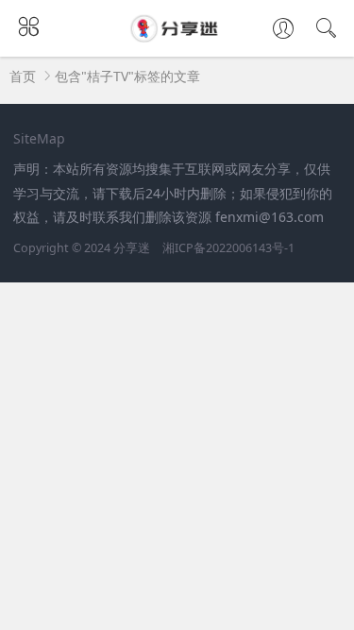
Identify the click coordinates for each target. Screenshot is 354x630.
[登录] (283, 30)
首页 (22, 76)
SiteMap (39, 138)
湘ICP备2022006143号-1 (228, 248)
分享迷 (131, 248)
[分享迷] (177, 36)
